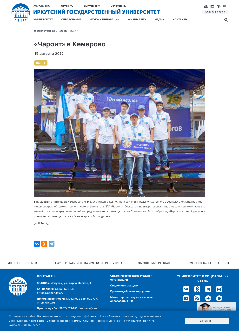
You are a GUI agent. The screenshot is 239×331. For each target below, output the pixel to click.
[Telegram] (52, 244)
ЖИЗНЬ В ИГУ (137, 19)
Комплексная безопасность (208, 263)
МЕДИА (159, 19)
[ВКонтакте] (37, 244)
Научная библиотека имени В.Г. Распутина (88, 263)
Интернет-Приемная (24, 263)
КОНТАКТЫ (180, 19)
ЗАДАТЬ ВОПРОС (215, 12)
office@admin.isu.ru (50, 293)
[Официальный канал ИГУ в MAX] (216, 310)
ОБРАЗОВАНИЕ (71, 19)
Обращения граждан (154, 263)
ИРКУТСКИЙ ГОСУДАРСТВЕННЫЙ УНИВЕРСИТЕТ (96, 12)
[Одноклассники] (44, 244)
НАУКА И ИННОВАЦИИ (104, 19)
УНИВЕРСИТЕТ (43, 19)
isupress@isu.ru (89, 308)
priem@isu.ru (46, 302)
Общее (41, 63)
